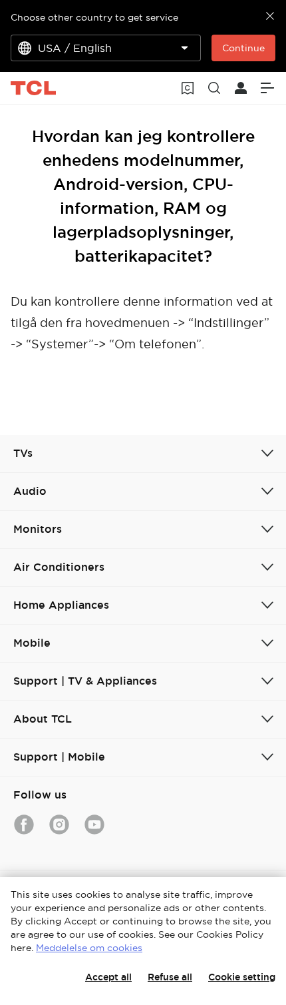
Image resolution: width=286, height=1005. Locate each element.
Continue (243, 48)
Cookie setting (241, 977)
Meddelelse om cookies (89, 948)
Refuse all (170, 977)
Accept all (108, 977)
